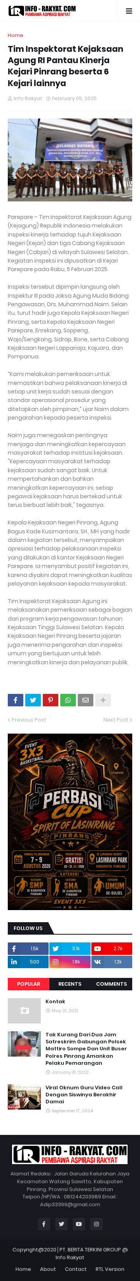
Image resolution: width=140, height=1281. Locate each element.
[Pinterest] (50, 700)
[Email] (85, 700)
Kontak (55, 1001)
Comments (111, 984)
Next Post (115, 719)
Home (15, 35)
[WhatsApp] (68, 700)
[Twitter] (33, 700)
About (48, 1269)
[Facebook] (15, 700)
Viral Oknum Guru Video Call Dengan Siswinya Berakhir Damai (84, 1094)
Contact (76, 1269)
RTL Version (110, 1269)
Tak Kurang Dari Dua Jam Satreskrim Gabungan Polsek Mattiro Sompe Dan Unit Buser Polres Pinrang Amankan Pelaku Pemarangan (86, 1049)
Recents (69, 984)
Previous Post (29, 719)
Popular (28, 984)
